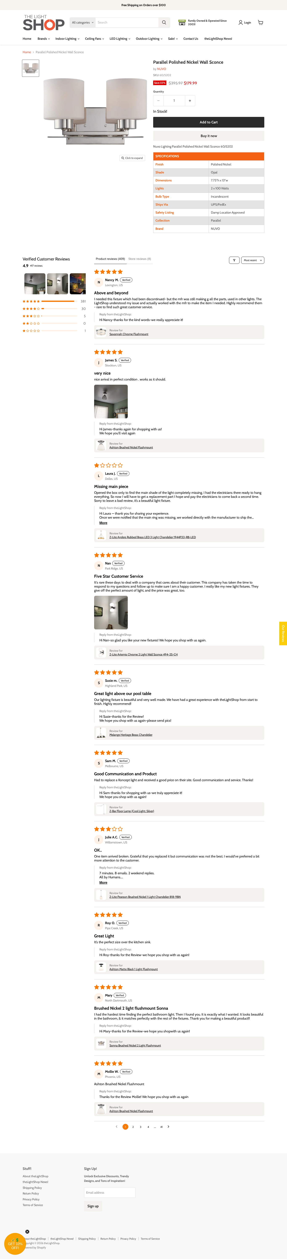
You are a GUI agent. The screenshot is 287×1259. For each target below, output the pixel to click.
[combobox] (127, 22)
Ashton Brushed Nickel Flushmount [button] (131, 447)
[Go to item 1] (34, 283)
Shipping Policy (32, 1188)
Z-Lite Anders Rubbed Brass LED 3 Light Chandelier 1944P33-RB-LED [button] (152, 537)
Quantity (158, 91)
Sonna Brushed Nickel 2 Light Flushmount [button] (135, 1045)
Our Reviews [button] (283, 633)
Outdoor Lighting (148, 39)
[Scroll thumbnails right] (80, 283)
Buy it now (209, 136)
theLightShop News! (218, 39)
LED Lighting (119, 39)
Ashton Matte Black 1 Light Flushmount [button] (133, 969)
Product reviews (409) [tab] (110, 258)
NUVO (161, 69)
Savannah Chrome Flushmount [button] (128, 334)
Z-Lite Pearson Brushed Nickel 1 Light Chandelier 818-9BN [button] (145, 897)
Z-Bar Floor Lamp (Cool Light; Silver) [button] (131, 811)
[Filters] (234, 260)
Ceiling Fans (93, 39)
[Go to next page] (169, 1127)
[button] (54, 301)
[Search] (164, 22)
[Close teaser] (27, 1232)
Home (27, 39)
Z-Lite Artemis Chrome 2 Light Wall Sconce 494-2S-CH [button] (143, 654)
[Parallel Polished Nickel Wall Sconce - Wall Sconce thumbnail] (30, 68)
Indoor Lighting (66, 39)
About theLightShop (35, 1176)
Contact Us (190, 39)
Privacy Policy (31, 1199)
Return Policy (31, 1193)
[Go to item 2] (57, 283)
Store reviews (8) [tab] (139, 258)
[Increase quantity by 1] (190, 100)
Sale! (171, 39)
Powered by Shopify (34, 1247)
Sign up (93, 1206)
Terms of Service (33, 1205)
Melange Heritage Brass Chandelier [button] (130, 735)
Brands (42, 39)
